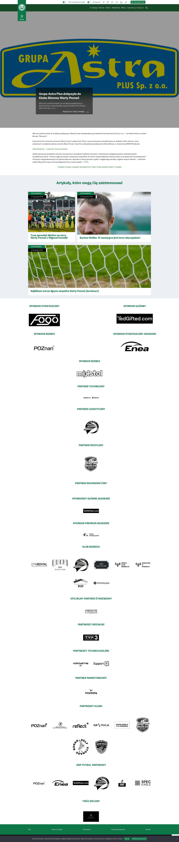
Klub (29, 829)
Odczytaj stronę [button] (139, 2)
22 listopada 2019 (86, 197)
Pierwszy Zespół (57, 829)
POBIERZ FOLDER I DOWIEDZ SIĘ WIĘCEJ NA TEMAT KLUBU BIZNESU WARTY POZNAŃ (89, 167)
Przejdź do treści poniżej (74, 112)
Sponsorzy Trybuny (135, 8)
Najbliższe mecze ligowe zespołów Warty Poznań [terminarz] (65, 291)
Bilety (123, 8)
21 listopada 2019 (37, 197)
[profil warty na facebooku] (103, 2)
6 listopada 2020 (37, 250)
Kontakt (148, 829)
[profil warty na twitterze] (112, 2)
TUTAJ (85, 162)
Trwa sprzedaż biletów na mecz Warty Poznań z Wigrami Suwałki (49, 236)
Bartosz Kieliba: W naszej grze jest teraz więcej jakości (110, 237)
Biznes (101, 8)
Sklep (108, 8)
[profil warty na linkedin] (121, 2)
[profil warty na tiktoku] (126, 2)
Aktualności (87, 829)
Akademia (116, 8)
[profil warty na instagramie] (108, 2)
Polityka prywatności (118, 829)
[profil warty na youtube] (117, 2)
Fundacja (93, 8)
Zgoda (127, 839)
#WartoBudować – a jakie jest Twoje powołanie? (50, 149)
